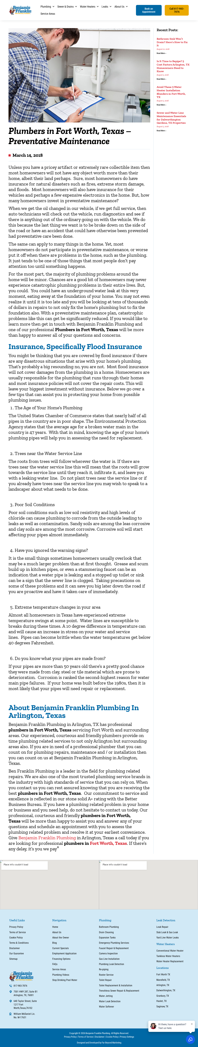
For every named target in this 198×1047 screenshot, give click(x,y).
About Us (119, 6)
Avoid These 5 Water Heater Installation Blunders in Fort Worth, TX (171, 92)
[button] (149, 10)
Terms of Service (85, 1036)
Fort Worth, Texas (108, 843)
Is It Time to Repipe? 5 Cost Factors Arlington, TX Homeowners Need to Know (173, 66)
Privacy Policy (70, 1036)
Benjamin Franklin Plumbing (47, 838)
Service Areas (48, 13)
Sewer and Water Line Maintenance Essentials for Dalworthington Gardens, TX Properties (171, 117)
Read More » (161, 53)
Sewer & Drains (65, 6)
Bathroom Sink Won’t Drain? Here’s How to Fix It (172, 42)
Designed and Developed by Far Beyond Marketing (99, 1042)
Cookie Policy (112, 1036)
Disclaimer (99, 1036)
